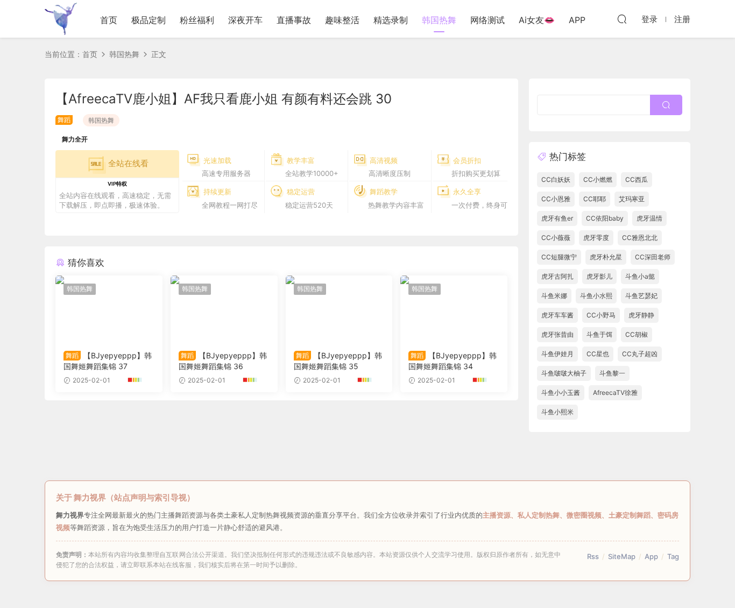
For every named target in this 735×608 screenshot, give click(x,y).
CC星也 (597, 354)
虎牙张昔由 (557, 334)
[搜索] (622, 19)
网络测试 (487, 20)
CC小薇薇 (555, 238)
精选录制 (390, 20)
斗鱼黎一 (612, 373)
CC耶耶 (594, 199)
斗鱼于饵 (599, 334)
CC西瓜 (636, 179)
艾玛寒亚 (632, 199)
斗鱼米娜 (554, 296)
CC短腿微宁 (559, 257)
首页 (108, 20)
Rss (593, 556)
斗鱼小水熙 (596, 296)
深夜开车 (245, 20)
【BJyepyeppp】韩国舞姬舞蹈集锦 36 (223, 361)
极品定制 (148, 20)
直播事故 (294, 20)
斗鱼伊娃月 (557, 354)
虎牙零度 (596, 238)
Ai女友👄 (537, 20)
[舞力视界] (61, 19)
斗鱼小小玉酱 (560, 392)
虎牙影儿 (599, 276)
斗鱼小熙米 (557, 412)
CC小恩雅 (555, 199)
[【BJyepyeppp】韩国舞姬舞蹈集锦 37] (108, 308)
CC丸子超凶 (640, 354)
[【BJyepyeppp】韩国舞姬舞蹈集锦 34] (453, 308)
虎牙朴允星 (606, 257)
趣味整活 (342, 20)
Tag (673, 556)
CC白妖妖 (555, 179)
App (651, 556)
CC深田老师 (652, 257)
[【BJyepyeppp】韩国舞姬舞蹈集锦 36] (224, 308)
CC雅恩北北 (640, 238)
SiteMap (621, 556)
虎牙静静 (641, 315)
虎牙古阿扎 (557, 276)
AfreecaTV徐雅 (615, 392)
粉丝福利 (197, 20)
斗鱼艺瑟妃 (641, 296)
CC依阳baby (605, 218)
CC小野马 (601, 315)
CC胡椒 (636, 334)
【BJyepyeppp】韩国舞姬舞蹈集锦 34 (452, 361)
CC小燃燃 (597, 179)
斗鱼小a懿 (640, 276)
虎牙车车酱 (557, 315)
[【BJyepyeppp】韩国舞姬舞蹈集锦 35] (339, 308)
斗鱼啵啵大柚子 (563, 373)
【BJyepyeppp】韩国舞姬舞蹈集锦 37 (107, 361)
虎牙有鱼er (557, 218)
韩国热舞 (439, 20)
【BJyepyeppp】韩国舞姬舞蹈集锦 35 (338, 361)
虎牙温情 (649, 218)
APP (577, 20)
